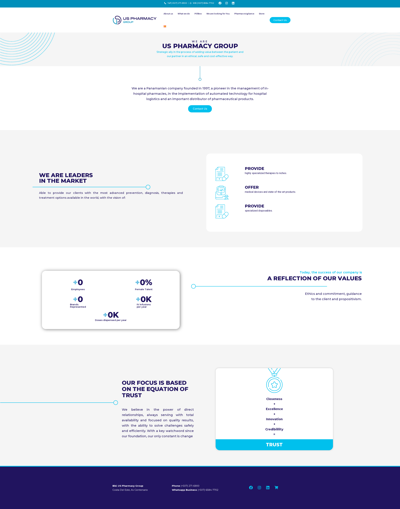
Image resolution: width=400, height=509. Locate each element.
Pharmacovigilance (244, 14)
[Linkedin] (233, 3)
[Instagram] (226, 3)
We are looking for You (218, 14)
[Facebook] (220, 3)
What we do (184, 14)
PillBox (198, 14)
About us (168, 14)
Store (261, 14)
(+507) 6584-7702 (195, 489)
